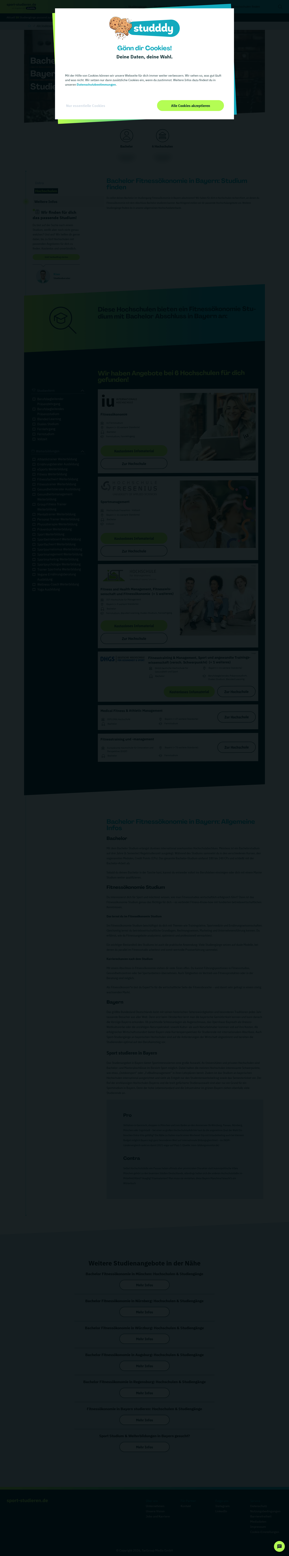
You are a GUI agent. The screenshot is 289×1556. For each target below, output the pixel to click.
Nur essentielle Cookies (85, 105)
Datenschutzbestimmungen (96, 84)
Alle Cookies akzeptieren (190, 105)
